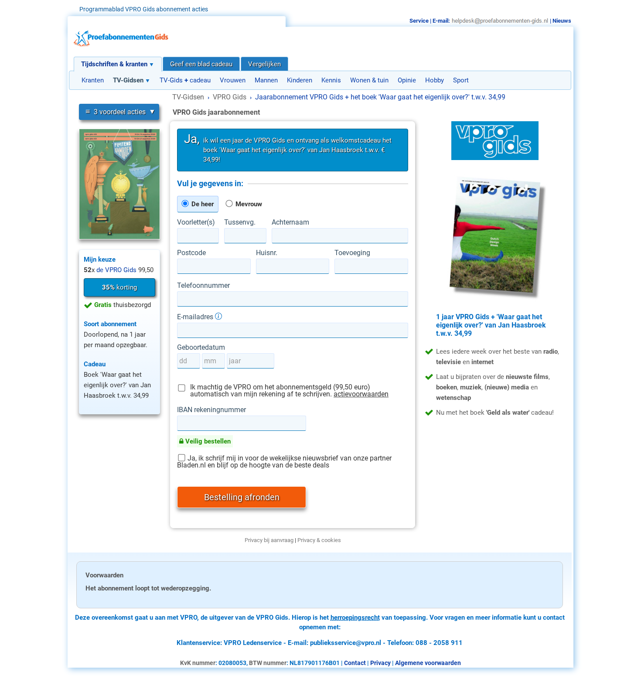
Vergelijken (264, 64)
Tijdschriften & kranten (114, 64)
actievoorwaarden (361, 394)
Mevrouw (248, 204)
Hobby (434, 80)
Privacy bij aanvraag (269, 540)
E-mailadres (196, 317)
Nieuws (561, 20)
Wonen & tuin (369, 80)
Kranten (93, 80)
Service (419, 20)
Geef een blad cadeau (201, 64)
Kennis (331, 80)
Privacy (380, 662)
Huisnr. (266, 252)
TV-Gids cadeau (185, 80)
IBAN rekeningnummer (211, 409)
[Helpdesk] (500, 20)
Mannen (266, 80)
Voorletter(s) (196, 222)
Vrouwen (232, 80)
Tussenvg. (240, 222)
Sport (461, 80)
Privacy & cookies (319, 540)
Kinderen (299, 80)
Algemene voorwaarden (428, 662)
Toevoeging (352, 252)
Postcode (191, 252)
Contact (355, 662)
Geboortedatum (201, 347)
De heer (202, 204)
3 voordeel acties (115, 111)
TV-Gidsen (128, 80)
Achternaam (290, 222)
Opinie (407, 80)
